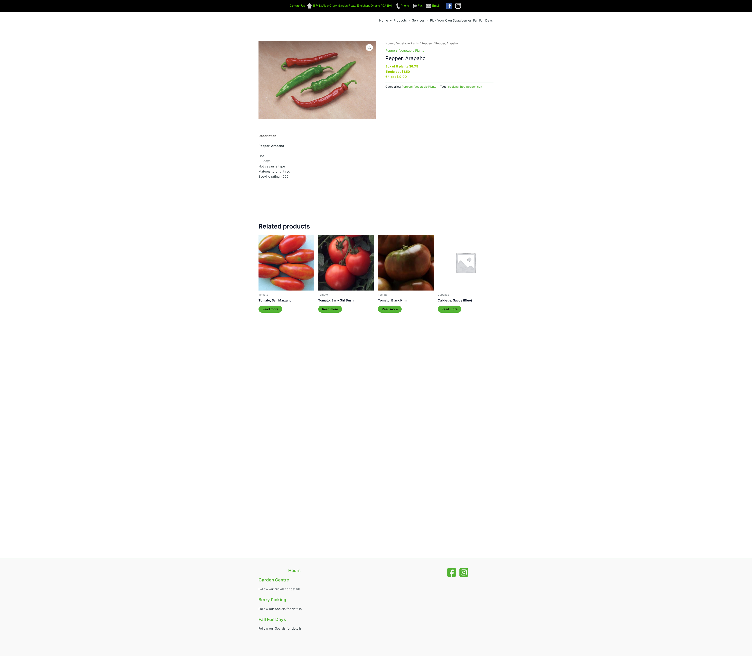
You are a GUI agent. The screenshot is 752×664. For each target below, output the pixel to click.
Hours (294, 570)
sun (479, 86)
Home (383, 20)
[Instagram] (464, 572)
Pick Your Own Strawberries (451, 20)
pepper (471, 86)
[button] (390, 20)
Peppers (427, 43)
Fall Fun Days (483, 20)
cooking (453, 86)
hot (462, 86)
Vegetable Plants (407, 43)
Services (418, 20)
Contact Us (297, 5)
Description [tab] (267, 136)
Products (400, 20)
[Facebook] (451, 572)
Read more (270, 309)
